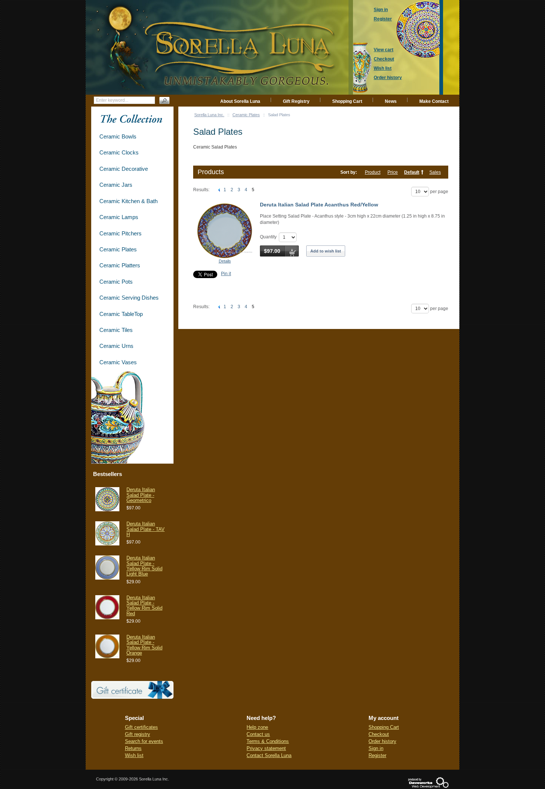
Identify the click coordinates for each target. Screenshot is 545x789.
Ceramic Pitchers (120, 233)
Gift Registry (296, 101)
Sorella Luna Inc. (209, 115)
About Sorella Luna (240, 101)
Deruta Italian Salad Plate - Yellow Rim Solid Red (144, 605)
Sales (435, 172)
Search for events (144, 741)
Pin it (226, 273)
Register (377, 755)
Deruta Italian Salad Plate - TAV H (145, 529)
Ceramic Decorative (123, 169)
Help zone (257, 727)
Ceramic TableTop (121, 314)
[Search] (164, 100)
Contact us (258, 734)
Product (372, 172)
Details (225, 261)
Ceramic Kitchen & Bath (128, 201)
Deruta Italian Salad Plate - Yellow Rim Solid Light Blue (144, 566)
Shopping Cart (347, 101)
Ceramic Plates (246, 115)
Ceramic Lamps (118, 217)
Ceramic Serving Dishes (129, 297)
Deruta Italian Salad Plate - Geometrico (140, 495)
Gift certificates (141, 727)
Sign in (376, 748)
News (391, 101)
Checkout (379, 734)
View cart (383, 49)
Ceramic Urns (116, 346)
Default (411, 172)
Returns (133, 748)
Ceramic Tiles (116, 330)
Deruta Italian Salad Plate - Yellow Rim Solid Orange (144, 645)
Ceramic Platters (119, 265)
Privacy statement (266, 748)
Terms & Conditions (268, 741)
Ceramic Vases (118, 362)
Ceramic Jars (115, 185)
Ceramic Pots (116, 281)
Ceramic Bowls (117, 136)
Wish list (134, 755)
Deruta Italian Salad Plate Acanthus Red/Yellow (319, 205)
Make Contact (434, 101)
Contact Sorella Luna (269, 755)
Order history (382, 741)
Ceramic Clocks (119, 152)
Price (392, 172)
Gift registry (137, 734)
